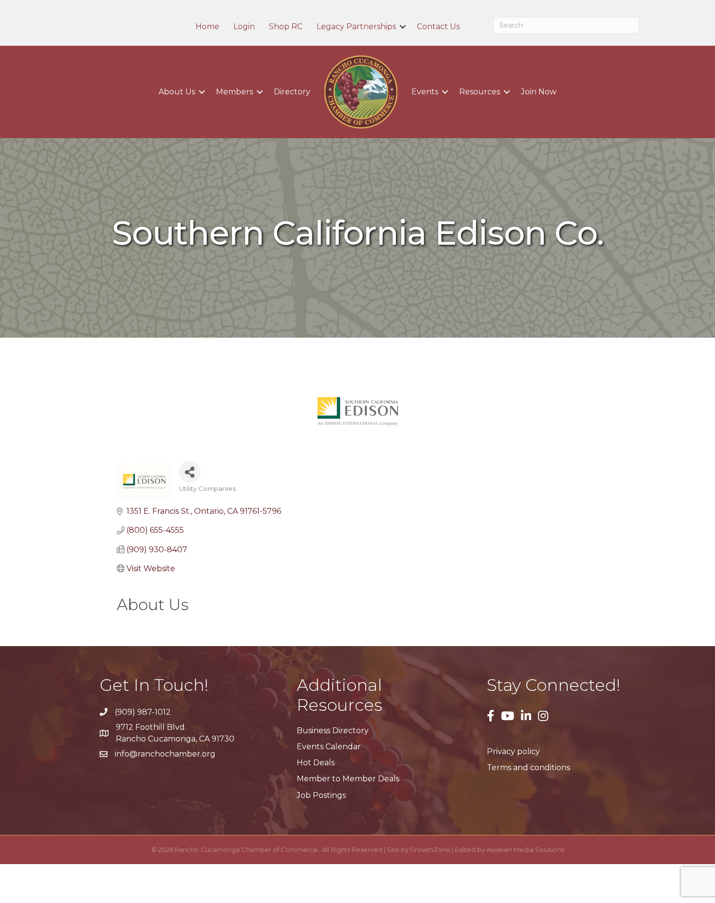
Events (424, 91)
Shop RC (286, 27)
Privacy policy (513, 751)
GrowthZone (430, 849)
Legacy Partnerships (356, 27)
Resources (479, 91)
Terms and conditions (528, 767)
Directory (292, 91)
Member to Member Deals (348, 778)
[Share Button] (190, 472)
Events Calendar (329, 746)
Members (234, 91)
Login (244, 27)
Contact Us (438, 27)
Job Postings (321, 795)
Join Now (538, 91)
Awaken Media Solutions (525, 849)
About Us (177, 91)
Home (207, 27)
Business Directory (333, 730)
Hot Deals (316, 762)
